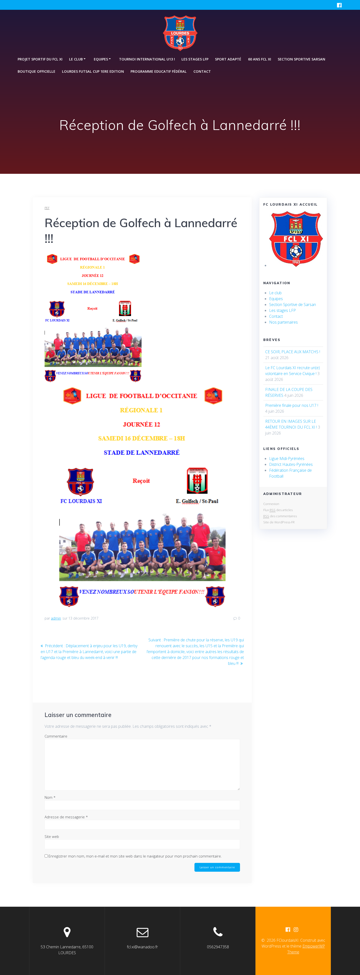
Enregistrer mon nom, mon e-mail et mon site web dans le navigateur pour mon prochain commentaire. (135, 856)
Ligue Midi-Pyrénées (286, 458)
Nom (50, 797)
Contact (202, 71)
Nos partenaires (283, 322)
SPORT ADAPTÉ (228, 59)
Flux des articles (278, 510)
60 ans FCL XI (259, 59)
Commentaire (56, 736)
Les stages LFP (194, 59)
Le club (275, 292)
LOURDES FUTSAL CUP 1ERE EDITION (93, 71)
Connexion (271, 504)
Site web (52, 836)
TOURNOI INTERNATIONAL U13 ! (147, 59)
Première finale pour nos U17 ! (291, 405)
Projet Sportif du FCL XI (40, 59)
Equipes (276, 298)
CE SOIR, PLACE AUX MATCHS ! (292, 351)
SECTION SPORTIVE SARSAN (301, 59)
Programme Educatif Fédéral (159, 71)
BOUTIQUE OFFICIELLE (36, 71)
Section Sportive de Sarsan (292, 304)
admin (56, 618)
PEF (47, 208)
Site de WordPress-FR (279, 522)
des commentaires (280, 516)
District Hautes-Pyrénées (291, 464)
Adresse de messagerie (66, 816)
